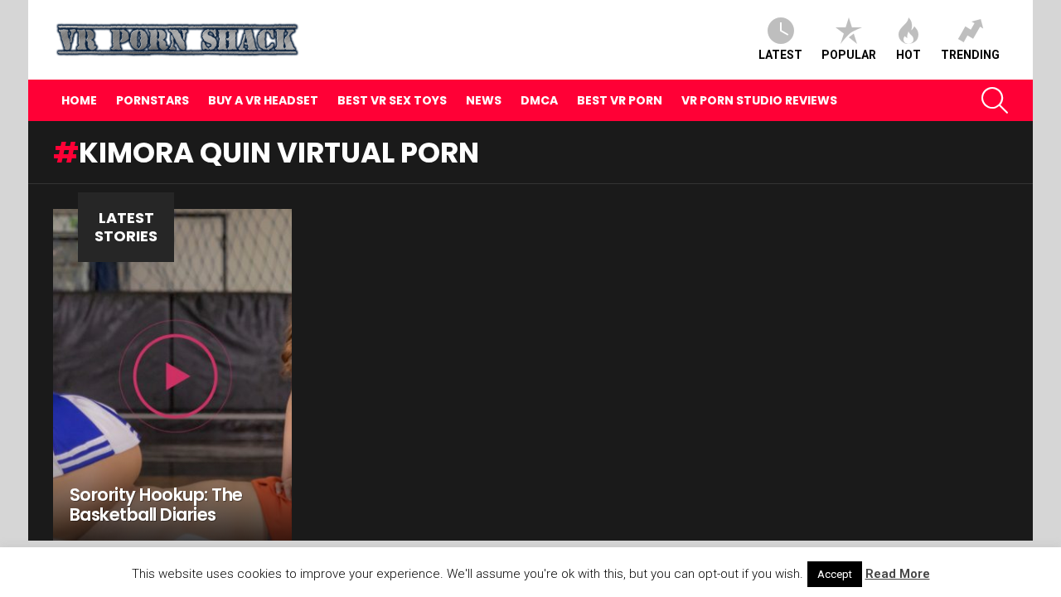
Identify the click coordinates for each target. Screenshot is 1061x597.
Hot (908, 54)
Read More (897, 573)
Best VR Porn (619, 100)
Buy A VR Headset (263, 100)
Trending (970, 54)
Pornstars (152, 100)
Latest (780, 54)
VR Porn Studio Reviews (759, 100)
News (483, 100)
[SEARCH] (994, 100)
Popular (848, 54)
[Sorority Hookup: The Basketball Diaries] (172, 375)
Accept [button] (834, 574)
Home (79, 100)
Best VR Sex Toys (392, 100)
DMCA (539, 100)
